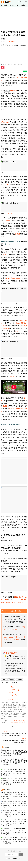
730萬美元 (7, 220)
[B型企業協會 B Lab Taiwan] (14, 691)
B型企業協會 (11, 41)
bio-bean (13, 90)
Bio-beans (10, 213)
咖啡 (12, 679)
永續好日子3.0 (13, 5)
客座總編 (4, 5)
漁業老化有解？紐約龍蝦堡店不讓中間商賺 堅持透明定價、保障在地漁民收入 (20, 780)
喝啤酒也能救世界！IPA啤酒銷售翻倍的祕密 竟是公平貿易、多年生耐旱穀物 (20, 771)
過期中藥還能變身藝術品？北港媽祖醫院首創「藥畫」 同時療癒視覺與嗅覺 (20, 803)
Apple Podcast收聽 (10, 637)
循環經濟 (5, 682)
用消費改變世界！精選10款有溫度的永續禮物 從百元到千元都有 (20, 752)
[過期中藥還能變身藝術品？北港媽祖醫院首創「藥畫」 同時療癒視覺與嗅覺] (6, 804)
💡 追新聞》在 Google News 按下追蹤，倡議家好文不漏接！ (15, 658)
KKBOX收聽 (14, 640)
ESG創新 (22, 5)
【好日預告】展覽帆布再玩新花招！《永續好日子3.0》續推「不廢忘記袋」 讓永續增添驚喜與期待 (20, 821)
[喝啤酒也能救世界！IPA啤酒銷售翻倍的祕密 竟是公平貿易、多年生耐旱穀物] (6, 772)
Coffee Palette (10, 146)
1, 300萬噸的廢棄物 (13, 278)
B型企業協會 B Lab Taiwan (14, 699)
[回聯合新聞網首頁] (2, 2)
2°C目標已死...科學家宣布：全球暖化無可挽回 (15, 664)
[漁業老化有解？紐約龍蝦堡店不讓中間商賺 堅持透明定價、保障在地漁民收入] (6, 781)
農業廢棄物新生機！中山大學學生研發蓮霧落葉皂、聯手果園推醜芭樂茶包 (20, 812)
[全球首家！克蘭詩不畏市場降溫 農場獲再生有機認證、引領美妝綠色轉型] (6, 762)
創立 (17, 331)
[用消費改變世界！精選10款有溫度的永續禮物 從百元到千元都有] (6, 753)
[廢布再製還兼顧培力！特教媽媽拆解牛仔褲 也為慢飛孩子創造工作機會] (6, 795)
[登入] (23, 2)
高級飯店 (6, 406)
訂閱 (21, 854)
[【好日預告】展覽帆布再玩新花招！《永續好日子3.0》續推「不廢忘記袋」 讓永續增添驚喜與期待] (6, 822)
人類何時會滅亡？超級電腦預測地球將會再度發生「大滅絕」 (15, 671)
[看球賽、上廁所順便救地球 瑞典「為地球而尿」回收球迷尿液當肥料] (6, 840)
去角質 (17, 234)
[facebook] (18, 2)
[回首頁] (6, 2)
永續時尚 (20, 679)
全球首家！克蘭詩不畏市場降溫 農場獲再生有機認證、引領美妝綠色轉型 (20, 761)
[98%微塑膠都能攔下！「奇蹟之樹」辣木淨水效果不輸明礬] (6, 831)
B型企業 (5, 679)
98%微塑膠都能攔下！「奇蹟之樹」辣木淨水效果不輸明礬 (20, 830)
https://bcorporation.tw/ (16, 720)
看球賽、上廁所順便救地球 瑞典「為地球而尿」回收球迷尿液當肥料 (20, 839)
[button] (26, 2)
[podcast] (21, 2)
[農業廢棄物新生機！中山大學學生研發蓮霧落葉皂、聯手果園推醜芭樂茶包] (6, 813)
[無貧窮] (2, 68)
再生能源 (14, 682)
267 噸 (12, 376)
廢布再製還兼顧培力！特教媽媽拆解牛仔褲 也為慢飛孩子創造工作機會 (20, 794)
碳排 (4, 254)
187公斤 (6, 185)
